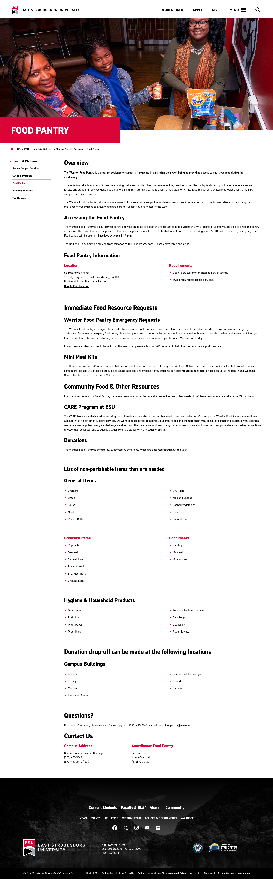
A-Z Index (187, 818)
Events (95, 818)
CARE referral (163, 346)
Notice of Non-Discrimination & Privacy (167, 873)
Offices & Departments (161, 818)
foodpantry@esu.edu (177, 725)
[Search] (258, 10)
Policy (141, 873)
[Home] (12, 149)
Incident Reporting (125, 873)
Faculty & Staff (133, 807)
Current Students (103, 807)
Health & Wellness (42, 149)
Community (174, 807)
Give (215, 10)
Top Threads (19, 198)
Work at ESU (92, 873)
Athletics (111, 818)
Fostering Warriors (22, 190)
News (83, 818)
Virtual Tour (131, 818)
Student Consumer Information (234, 873)
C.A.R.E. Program (22, 175)
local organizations (141, 396)
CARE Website (156, 429)
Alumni (155, 807)
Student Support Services (69, 149)
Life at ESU (23, 149)
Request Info (172, 10)
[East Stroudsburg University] (45, 10)
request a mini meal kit (195, 370)
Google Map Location (76, 286)
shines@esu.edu (141, 757)
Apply (198, 10)
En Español (107, 873)
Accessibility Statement (202, 873)
